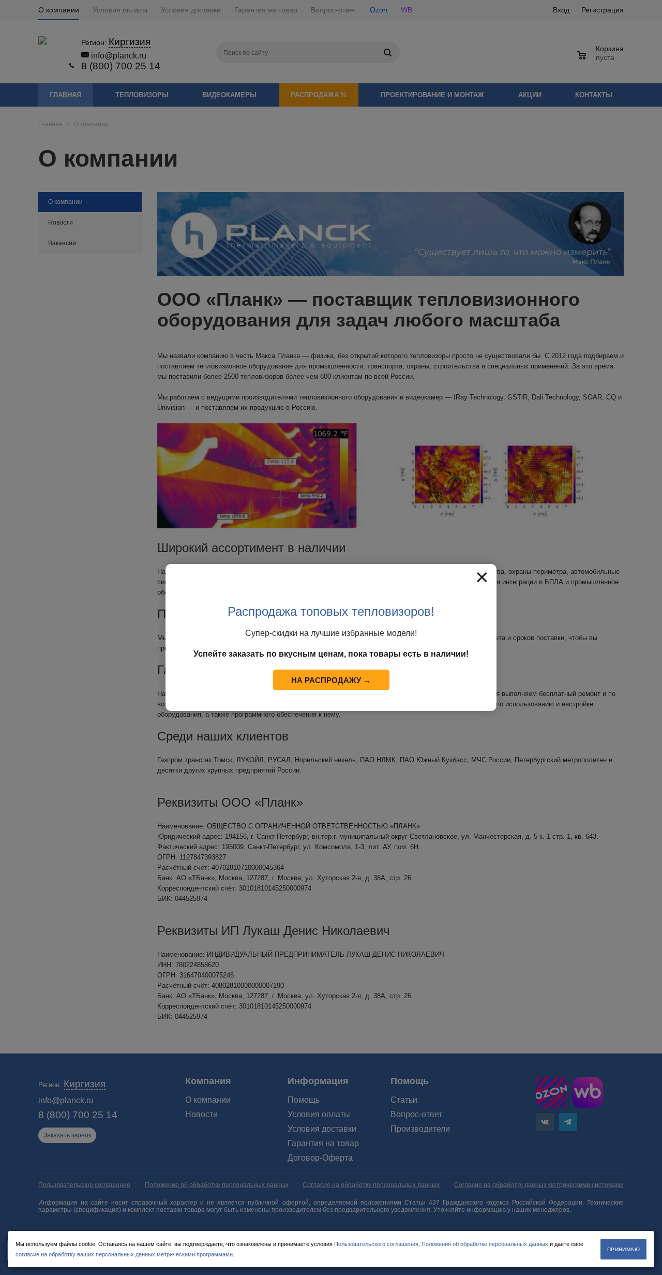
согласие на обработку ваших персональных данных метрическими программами (124, 1254)
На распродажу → (331, 680)
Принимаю (623, 1249)
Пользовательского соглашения (376, 1244)
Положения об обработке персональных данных (485, 1244)
